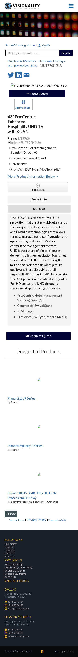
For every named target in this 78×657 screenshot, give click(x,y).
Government (11, 543)
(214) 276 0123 (16, 605)
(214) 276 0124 (15, 601)
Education (9, 546)
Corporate (9, 550)
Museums (9, 556)
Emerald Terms (16, 520)
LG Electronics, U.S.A (22, 66)
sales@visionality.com (18, 608)
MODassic (68, 651)
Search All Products (17, 580)
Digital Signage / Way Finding (18, 567)
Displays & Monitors (22, 61)
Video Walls (10, 576)
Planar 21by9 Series (21, 398)
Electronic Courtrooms (15, 573)
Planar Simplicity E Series (25, 446)
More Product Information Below (32, 176)
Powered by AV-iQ (57, 520)
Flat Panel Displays (51, 61)
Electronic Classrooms (15, 570)
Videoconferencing (13, 564)
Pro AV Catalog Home (20, 45)
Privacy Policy (36, 520)
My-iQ (45, 45)
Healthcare (10, 553)
